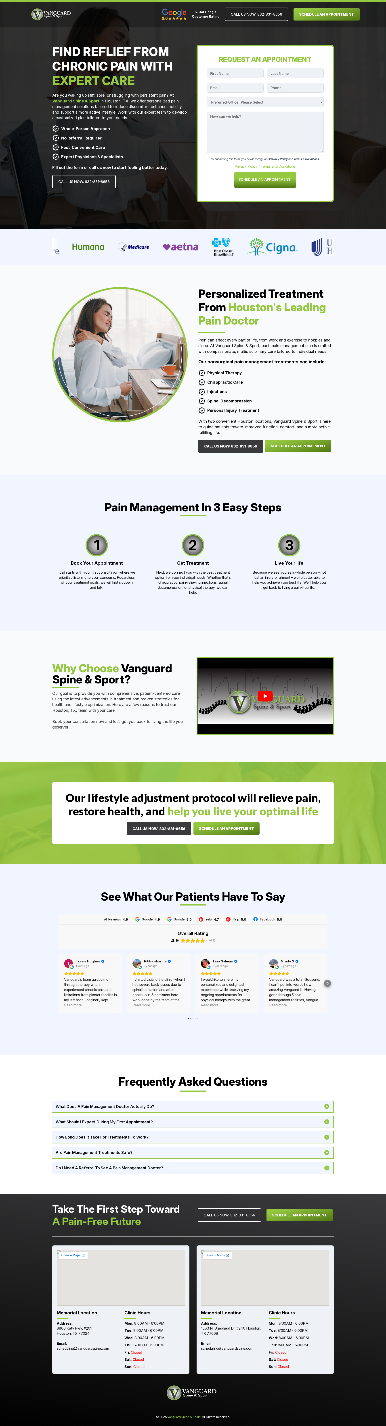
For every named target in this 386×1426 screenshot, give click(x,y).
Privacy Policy (246, 166)
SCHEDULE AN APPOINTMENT (265, 179)
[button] (58, 983)
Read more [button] (73, 1005)
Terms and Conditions (278, 166)
